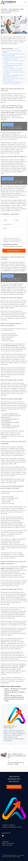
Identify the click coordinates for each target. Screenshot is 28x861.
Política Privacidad (6, 856)
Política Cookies (16, 856)
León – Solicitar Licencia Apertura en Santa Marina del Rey (17, 755)
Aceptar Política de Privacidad (10, 244)
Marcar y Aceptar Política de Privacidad (13, 246)
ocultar (16, 48)
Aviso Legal (21, 855)
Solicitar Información (14, 251)
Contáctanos (5, 841)
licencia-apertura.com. (11, 855)
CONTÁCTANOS (14, 786)
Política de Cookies (7, 845)
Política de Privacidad (8, 843)
